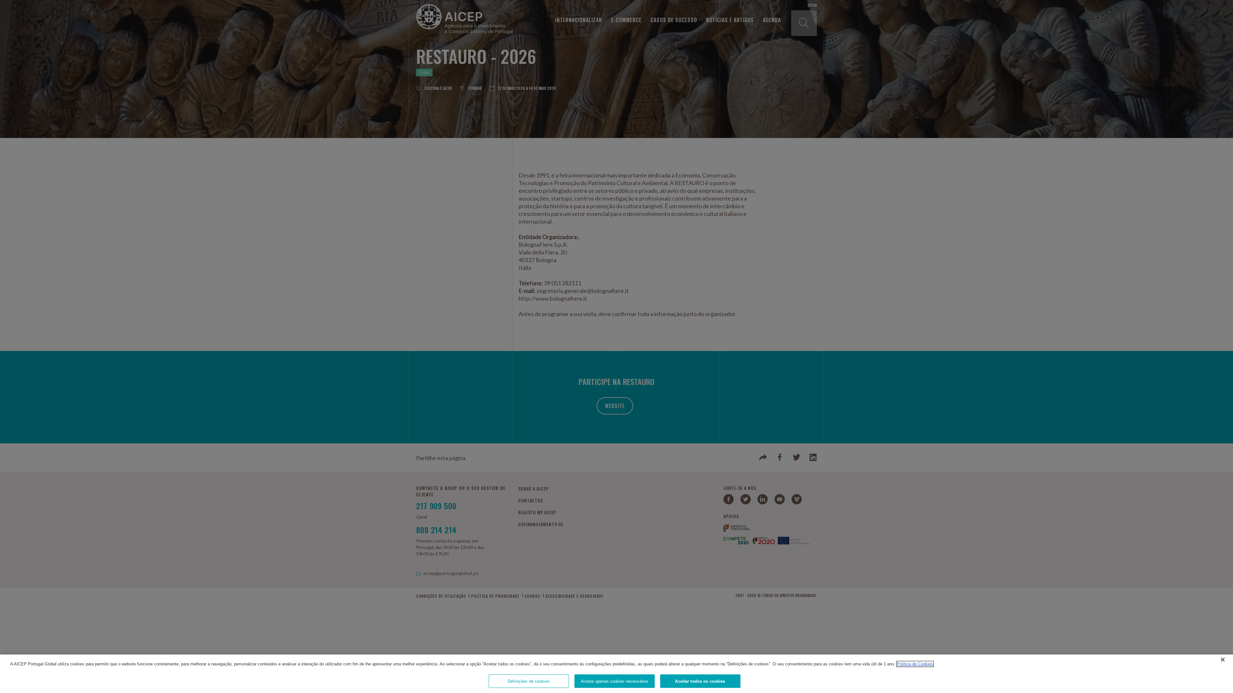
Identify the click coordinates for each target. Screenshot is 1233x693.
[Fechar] (1223, 660)
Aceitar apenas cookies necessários (614, 681)
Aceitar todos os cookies (700, 681)
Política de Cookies (915, 664)
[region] (616, 673)
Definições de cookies (529, 681)
